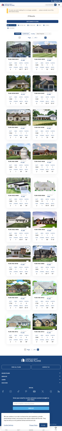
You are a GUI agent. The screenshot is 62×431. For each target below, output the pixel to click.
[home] (8, 5)
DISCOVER (5, 383)
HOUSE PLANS (6, 373)
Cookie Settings (52, 424)
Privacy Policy (33, 425)
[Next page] (45, 37)
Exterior (17, 33)
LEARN (3, 379)
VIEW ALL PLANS (16, 367)
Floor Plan (25, 33)
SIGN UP (31, 408)
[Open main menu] (59, 4)
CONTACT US (45, 367)
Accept (43, 425)
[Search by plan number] (55, 5)
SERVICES (4, 376)
